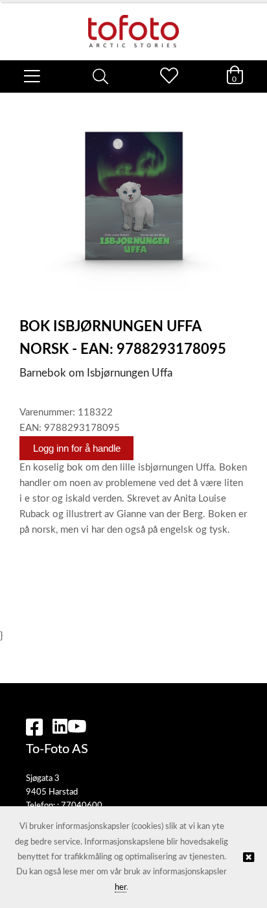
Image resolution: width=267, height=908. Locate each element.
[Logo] (133, 24)
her (120, 887)
